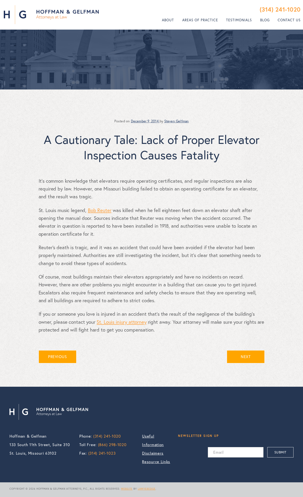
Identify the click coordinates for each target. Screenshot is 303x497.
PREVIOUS (57, 356)
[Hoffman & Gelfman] (51, 14)
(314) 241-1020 (280, 9)
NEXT (245, 356)
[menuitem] (168, 20)
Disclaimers (153, 453)
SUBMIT (280, 452)
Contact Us (289, 20)
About (168, 20)
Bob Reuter (99, 210)
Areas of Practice (200, 20)
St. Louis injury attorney (121, 322)
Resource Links (156, 461)
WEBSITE (127, 488)
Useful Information (153, 440)
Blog (265, 20)
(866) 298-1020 (112, 444)
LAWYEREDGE (147, 488)
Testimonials (239, 20)
